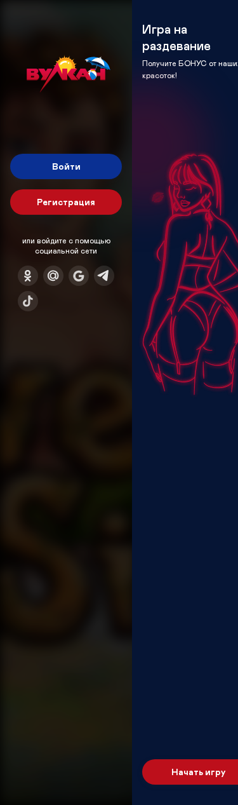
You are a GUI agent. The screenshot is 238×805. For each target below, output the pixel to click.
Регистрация (66, 202)
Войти (66, 166)
